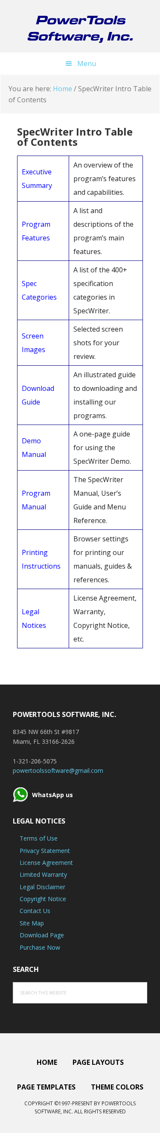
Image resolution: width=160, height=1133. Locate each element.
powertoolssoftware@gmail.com (58, 770)
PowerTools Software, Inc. (80, 28)
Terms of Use (39, 838)
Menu (86, 63)
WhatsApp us (52, 795)
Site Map (32, 923)
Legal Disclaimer (42, 887)
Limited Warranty (43, 874)
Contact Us (35, 911)
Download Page (42, 935)
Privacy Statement (45, 851)
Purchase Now (40, 947)
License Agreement (46, 862)
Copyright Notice (43, 899)
